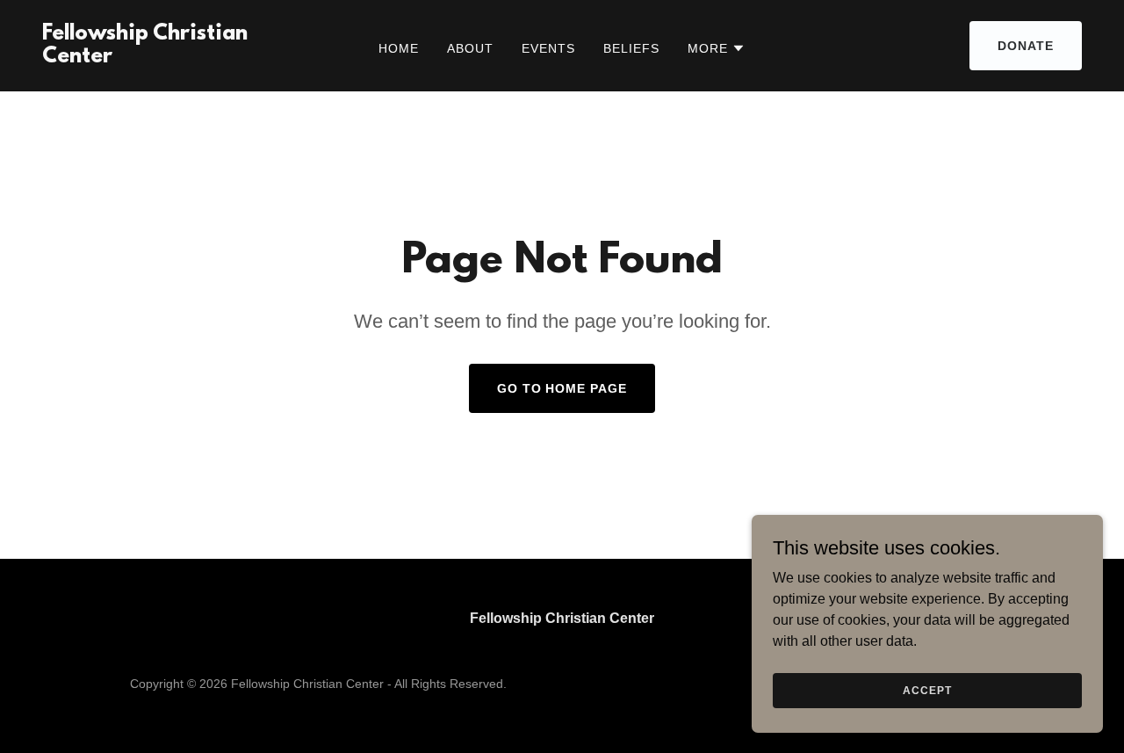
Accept (927, 690)
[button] (717, 48)
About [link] (470, 48)
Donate (1026, 46)
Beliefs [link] (631, 48)
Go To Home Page (562, 388)
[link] (180, 57)
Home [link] (398, 48)
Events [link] (548, 48)
